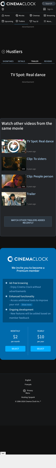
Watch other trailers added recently (28, 221)
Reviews (48, 61)
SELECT (15, 348)
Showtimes (8, 61)
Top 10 (35, 21)
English (28, 380)
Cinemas (36, 15)
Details (21, 61)
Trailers (22, 21)
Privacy (30, 390)
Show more (26, 304)
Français (28, 384)
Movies (21, 15)
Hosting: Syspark (28, 397)
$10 (40, 339)
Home (7, 15)
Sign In (49, 9)
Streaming (51, 15)
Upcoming (9, 21)
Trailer (34, 61)
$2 (15, 339)
